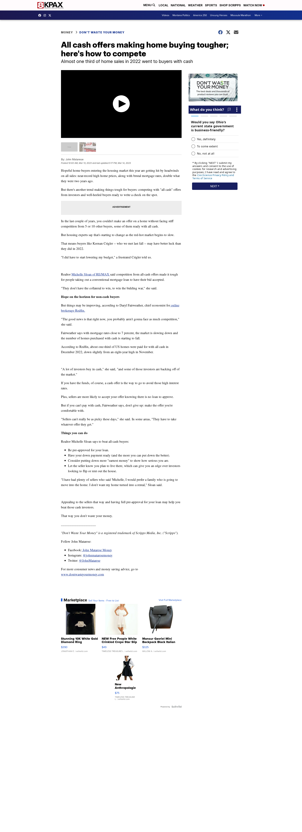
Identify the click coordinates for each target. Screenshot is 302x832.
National (178, 5)
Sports (211, 5)
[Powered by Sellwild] (176, 706)
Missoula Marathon (241, 15)
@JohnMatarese (89, 560)
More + (258, 15)
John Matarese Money (97, 550)
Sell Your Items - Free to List (103, 600)
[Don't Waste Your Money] (215, 88)
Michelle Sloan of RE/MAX (90, 274)
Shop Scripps (230, 5)
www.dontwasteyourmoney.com (82, 574)
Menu (147, 5)
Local (163, 5)
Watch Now (253, 5)
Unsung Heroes (218, 15)
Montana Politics (181, 15)
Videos (165, 15)
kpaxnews (50, 15)
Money (67, 32)
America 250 (200, 15)
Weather (195, 5)
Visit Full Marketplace (170, 600)
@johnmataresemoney (98, 555)
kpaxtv (40, 15)
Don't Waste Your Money (101, 32)
